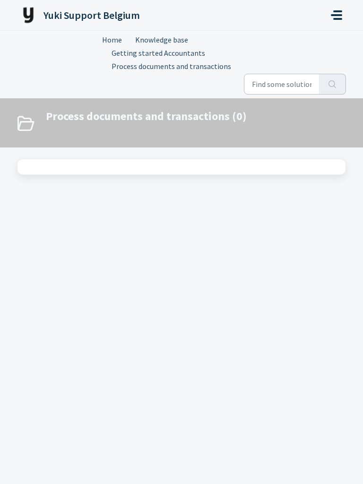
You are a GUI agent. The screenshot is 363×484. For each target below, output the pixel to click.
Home (112, 39)
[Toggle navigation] (336, 15)
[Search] (332, 84)
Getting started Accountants (158, 53)
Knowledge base (161, 39)
